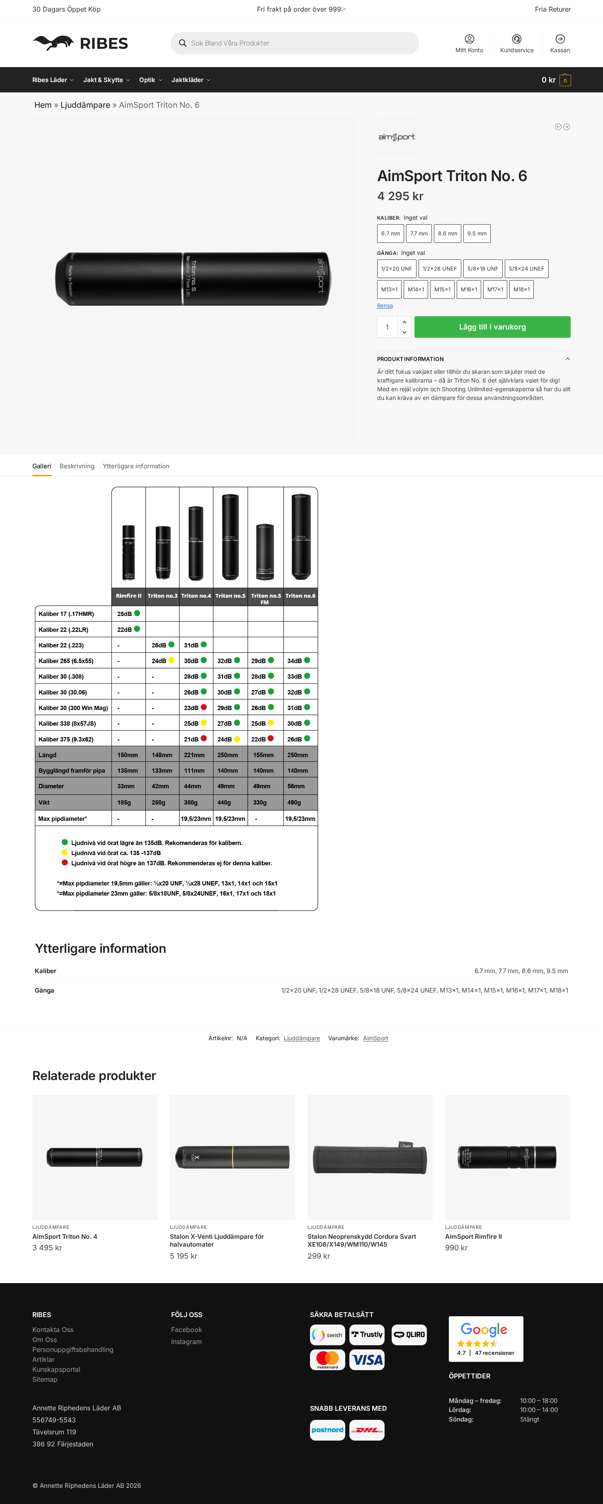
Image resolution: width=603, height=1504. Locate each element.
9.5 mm (477, 233)
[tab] (44, 465)
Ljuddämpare (85, 105)
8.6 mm (447, 233)
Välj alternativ (94, 1266)
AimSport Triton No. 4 (64, 1236)
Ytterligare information (136, 466)
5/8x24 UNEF (527, 268)
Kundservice (517, 49)
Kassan (560, 49)
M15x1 (442, 289)
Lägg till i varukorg (492, 326)
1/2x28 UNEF (440, 268)
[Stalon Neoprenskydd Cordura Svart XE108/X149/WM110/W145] (370, 1157)
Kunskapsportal (56, 1369)
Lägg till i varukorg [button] (370, 1274)
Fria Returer (553, 9)
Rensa (385, 305)
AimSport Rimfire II (473, 1236)
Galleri (41, 466)
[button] (556, 80)
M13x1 (389, 289)
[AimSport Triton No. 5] (558, 127)
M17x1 (495, 289)
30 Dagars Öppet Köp (66, 9)
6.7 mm (390, 233)
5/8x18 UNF (483, 268)
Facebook (186, 1329)
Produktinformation (410, 359)
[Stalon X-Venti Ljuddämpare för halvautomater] (232, 1157)
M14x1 (416, 289)
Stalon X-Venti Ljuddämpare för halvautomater (217, 1241)
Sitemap (45, 1379)
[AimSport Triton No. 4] (94, 1157)
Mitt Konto (469, 49)
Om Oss (44, 1339)
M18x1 (521, 289)
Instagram (186, 1341)
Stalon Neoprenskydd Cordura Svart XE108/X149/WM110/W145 (362, 1241)
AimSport (375, 1037)
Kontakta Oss (52, 1329)
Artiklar (43, 1359)
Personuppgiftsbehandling (73, 1349)
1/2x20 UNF (396, 268)
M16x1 (469, 289)
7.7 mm (419, 233)
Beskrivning (77, 466)
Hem (43, 105)
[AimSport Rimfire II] (566, 127)
